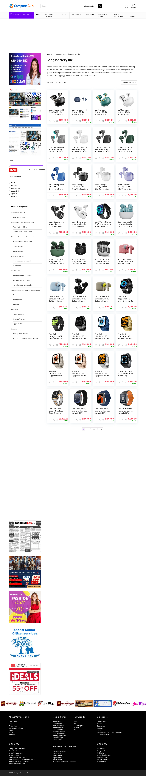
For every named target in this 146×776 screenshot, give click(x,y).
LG (75, 729)
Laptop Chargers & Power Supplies (25, 338)
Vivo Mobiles (57, 724)
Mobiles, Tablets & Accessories (23, 237)
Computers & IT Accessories (22, 222)
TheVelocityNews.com (17, 764)
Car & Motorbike (118, 15)
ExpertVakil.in (57, 756)
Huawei (14, 191)
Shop (11, 730)
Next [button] (143, 703)
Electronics (91, 14)
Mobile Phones (102, 722)
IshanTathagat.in (15, 755)
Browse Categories (21, 14)
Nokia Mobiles (58, 737)
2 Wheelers (17, 266)
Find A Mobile (13, 726)
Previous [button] (2, 703)
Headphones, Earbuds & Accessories (25, 290)
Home (49, 54)
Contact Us (13, 722)
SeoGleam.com (102, 757)
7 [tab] (71, 709)
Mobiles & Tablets (49, 15)
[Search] (100, 6)
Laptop (65, 14)
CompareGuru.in (103, 751)
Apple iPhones (58, 722)
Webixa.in (100, 753)
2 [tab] (59, 709)
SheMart (38, 14)
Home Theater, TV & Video (22, 276)
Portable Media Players (21, 280)
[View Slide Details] (9, 703)
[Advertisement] (73, 34)
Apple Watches (18, 324)
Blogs (132, 16)
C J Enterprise (79, 725)
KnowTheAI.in (13, 751)
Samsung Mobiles (59, 735)
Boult (13, 186)
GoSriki (76, 727)
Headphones (18, 300)
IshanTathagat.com (16, 753)
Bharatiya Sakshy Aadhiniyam (19, 762)
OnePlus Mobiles (59, 733)
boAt (13, 183)
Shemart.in (101, 749)
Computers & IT (76, 15)
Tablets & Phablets (20, 227)
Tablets (99, 724)
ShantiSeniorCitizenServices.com (64, 762)
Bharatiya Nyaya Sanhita (18, 757)
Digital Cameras (19, 217)
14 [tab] (89, 709)
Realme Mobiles (59, 725)
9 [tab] (76, 709)
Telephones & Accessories (22, 285)
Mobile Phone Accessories (22, 242)
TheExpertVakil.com (60, 751)
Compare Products (16, 728)
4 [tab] (64, 709)
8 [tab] (74, 709)
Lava (13, 197)
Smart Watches (19, 319)
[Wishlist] (133, 5)
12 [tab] (84, 709)
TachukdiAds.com (103, 759)
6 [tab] (69, 709)
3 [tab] (62, 709)
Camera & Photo (102, 15)
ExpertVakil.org (58, 758)
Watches (14, 309)
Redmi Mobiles (58, 727)
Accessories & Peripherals (22, 232)
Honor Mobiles (58, 739)
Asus (75, 722)
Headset (16, 305)
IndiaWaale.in (101, 762)
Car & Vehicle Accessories (22, 261)
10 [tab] (79, 709)
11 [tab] (81, 709)
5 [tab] (66, 709)
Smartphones (18, 246)
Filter (13, 170)
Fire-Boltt (14, 188)
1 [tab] (57, 709)
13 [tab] (86, 709)
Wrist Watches (18, 314)
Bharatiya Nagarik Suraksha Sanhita (22, 759)
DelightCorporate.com (17, 749)
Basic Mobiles (18, 251)
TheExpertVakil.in (59, 753)
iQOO (13, 194)
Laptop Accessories (20, 334)
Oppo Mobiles (58, 729)
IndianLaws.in (57, 760)
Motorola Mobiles (59, 731)
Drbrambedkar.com (104, 755)
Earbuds (16, 295)
